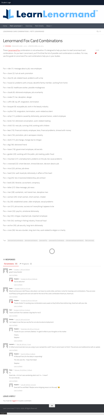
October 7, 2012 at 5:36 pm (22, 269)
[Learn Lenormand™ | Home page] (50, 14)
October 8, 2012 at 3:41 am (22, 288)
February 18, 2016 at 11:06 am (23, 370)
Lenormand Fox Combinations (56, 240)
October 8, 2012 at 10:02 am (29, 279)
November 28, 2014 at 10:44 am (30, 329)
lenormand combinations (31, 240)
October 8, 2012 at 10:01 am (29, 300)
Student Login (6, 2)
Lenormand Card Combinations (16, 31)
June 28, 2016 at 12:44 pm (28, 385)
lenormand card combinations (15, 240)
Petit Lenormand (15, 26)
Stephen (8, 46)
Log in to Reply (13, 275)
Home (5, 26)
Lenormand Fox (14, 50)
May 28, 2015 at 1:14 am (24, 344)
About (48, 26)
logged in (15, 401)
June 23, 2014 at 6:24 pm (23, 319)
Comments (11, 264)
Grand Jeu (29, 26)
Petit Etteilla (39, 26)
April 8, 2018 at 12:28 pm (28, 354)
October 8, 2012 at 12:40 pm (22, 310)
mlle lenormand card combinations (74, 240)
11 (100, 31)
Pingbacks (26, 264)
